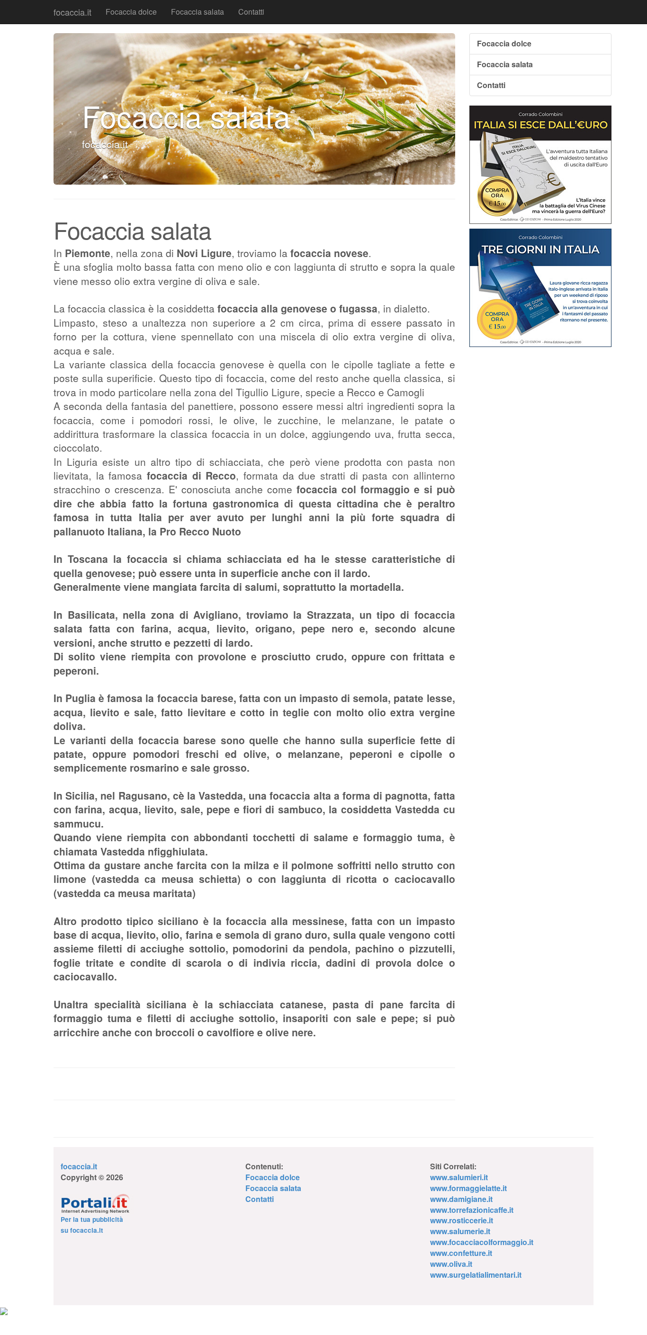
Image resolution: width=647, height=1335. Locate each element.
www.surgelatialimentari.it (475, 1274)
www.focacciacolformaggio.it (481, 1242)
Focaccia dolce (131, 11)
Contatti (251, 11)
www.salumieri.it (459, 1177)
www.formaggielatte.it (468, 1188)
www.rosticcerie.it (461, 1220)
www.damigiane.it (461, 1198)
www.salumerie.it (460, 1231)
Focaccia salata (197, 11)
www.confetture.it (461, 1252)
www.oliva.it (451, 1263)
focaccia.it (72, 12)
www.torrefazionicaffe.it (471, 1209)
